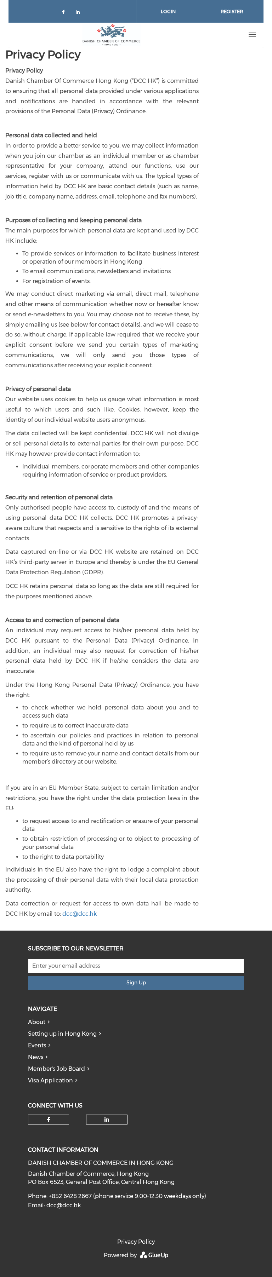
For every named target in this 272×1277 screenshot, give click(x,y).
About (36, 1022)
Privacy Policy (136, 1241)
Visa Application (50, 1080)
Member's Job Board (56, 1068)
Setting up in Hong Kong (62, 1033)
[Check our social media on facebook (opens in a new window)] (65, 13)
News (35, 1057)
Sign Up (136, 982)
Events (37, 1045)
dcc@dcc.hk (79, 913)
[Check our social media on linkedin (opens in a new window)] (79, 13)
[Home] (111, 35)
